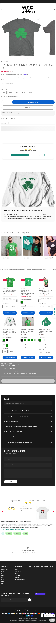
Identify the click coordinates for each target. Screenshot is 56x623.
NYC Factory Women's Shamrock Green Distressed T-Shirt (45, 291)
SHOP (2, 581)
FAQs (13, 403)
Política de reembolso (13, 620)
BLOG (2, 583)
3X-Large (6, 306)
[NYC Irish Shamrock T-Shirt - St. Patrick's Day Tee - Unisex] (27, 321)
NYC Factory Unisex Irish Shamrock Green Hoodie (45, 331)
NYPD (2, 573)
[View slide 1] (25, 556)
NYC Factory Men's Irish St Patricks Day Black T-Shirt (10, 291)
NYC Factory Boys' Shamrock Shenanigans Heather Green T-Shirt (27, 292)
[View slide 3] (29, 556)
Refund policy (18, 573)
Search (16, 569)
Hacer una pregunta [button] (36, 155)
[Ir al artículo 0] (27, 59)
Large (4, 92)
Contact (17, 577)
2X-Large (42, 306)
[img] (28, 502)
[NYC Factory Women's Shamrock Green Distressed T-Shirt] (46, 282)
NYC (2, 577)
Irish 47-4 (42, 346)
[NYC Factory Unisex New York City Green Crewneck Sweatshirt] (9, 321)
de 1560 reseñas (28, 504)
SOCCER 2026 (4, 569)
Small (17, 92)
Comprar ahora (28, 107)
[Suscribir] (29, 599)
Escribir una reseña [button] (19, 155)
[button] (3, 512)
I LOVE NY (3, 575)
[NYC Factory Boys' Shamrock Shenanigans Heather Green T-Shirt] (27, 282)
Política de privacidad (21, 620)
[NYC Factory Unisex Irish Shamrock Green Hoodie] (46, 321)
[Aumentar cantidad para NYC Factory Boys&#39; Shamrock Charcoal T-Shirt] (9, 102)
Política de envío (34, 620)
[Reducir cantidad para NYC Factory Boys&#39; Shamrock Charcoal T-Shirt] (3, 102)
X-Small (30, 92)
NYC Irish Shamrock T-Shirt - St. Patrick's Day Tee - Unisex (27, 331)
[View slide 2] (27, 556)
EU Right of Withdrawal (20, 579)
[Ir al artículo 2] (29, 59)
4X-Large (13, 306)
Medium (10, 92)
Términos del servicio (28, 620)
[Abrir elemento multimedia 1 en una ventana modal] (38, 19)
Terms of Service (18, 571)
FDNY (2, 571)
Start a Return (18, 575)
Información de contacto (42, 620)
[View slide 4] (30, 556)
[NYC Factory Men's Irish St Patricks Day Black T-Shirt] (9, 282)
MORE (2, 579)
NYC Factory (5, 328)
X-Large (23, 92)
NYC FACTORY (4, 62)
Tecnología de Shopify (33, 618)
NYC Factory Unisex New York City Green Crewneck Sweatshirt (9, 331)
